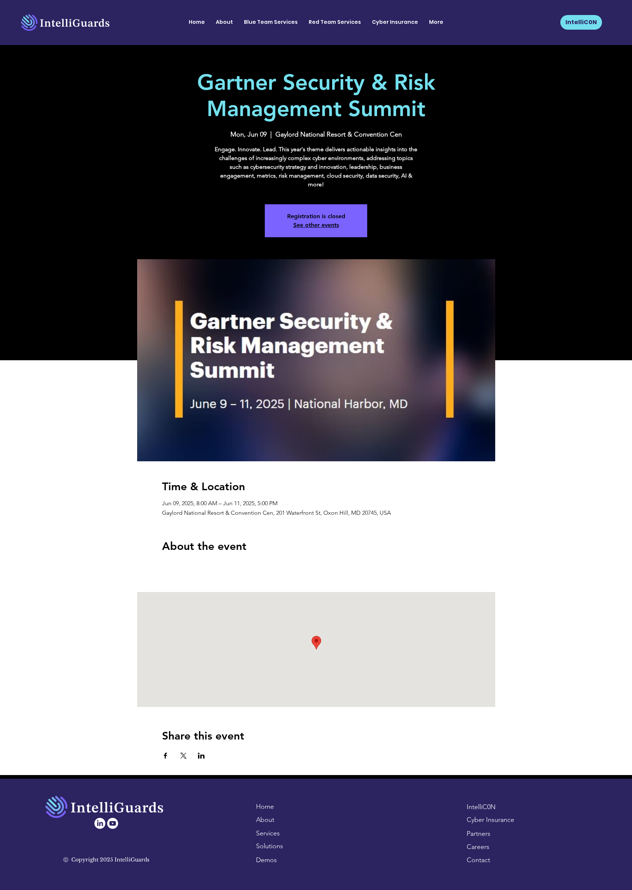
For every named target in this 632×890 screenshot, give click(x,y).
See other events (316, 224)
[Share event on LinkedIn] (201, 756)
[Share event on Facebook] (165, 756)
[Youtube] (112, 823)
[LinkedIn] (99, 823)
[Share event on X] (183, 756)
